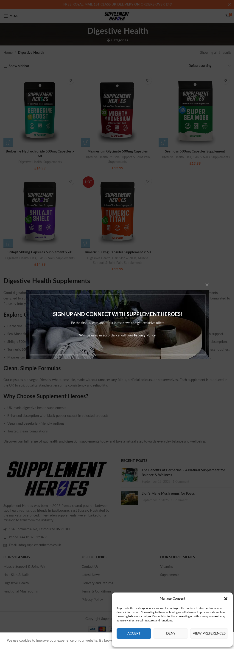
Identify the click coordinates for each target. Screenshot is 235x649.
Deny (170, 633)
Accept (133, 633)
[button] (226, 598)
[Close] (207, 284)
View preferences (209, 633)
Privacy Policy (145, 335)
